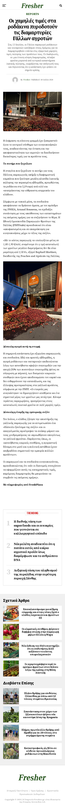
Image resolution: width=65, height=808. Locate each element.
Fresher (26, 80)
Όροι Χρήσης (37, 790)
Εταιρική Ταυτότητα (17, 790)
